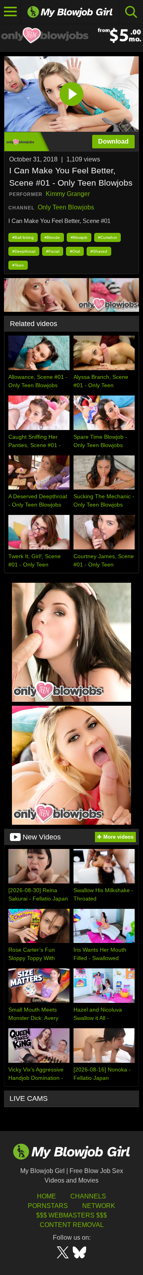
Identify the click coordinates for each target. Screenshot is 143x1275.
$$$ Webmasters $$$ (71, 1215)
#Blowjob (79, 237)
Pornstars (48, 1205)
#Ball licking (23, 237)
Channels (88, 1196)
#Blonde (52, 237)
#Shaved (99, 251)
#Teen (18, 265)
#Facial (52, 251)
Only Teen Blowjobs (66, 207)
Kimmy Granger (68, 193)
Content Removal (72, 1224)
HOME (46, 1196)
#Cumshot (107, 237)
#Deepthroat (23, 251)
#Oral (75, 251)
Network (98, 1205)
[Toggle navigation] (10, 12)
